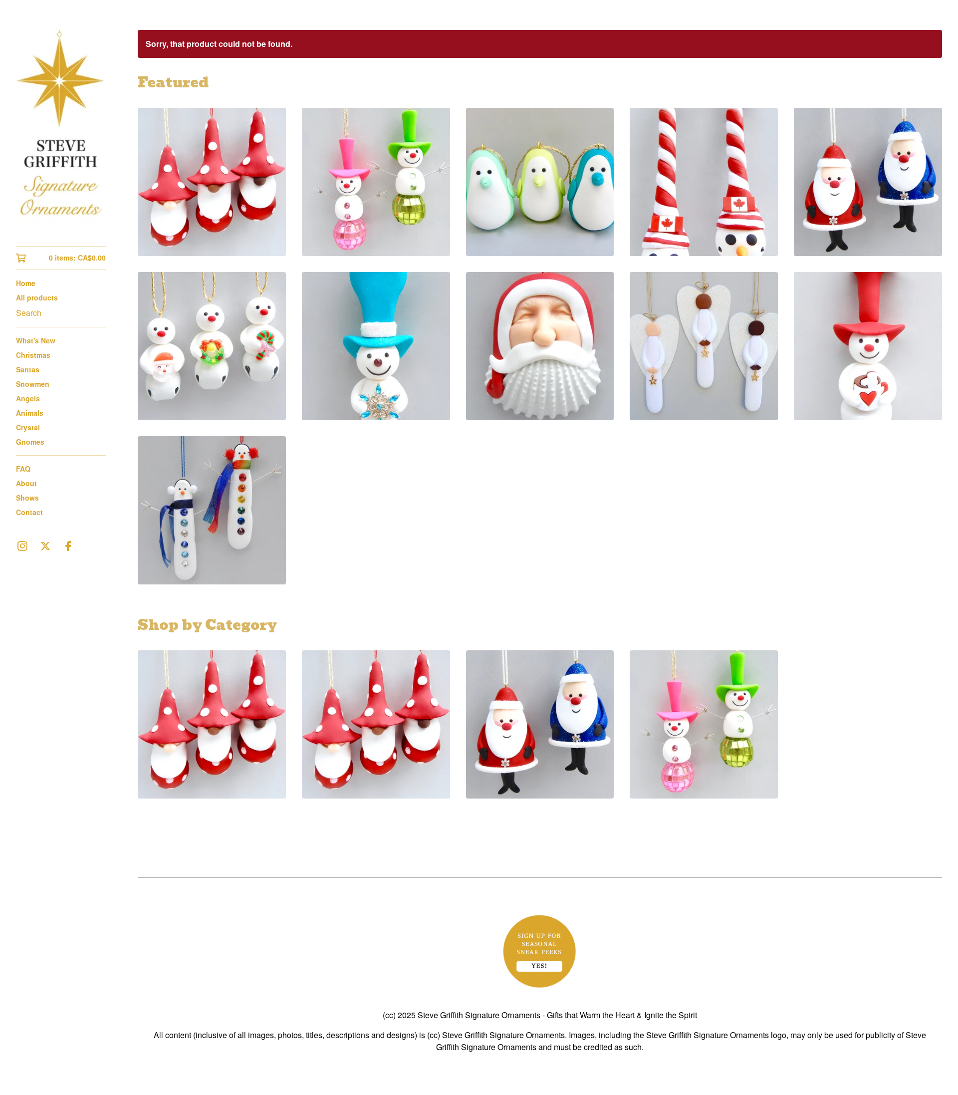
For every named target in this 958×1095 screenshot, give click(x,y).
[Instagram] (22, 546)
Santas (27, 369)
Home (25, 283)
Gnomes (30, 442)
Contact (29, 512)
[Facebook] (68, 546)
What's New (35, 340)
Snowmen (32, 384)
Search (28, 312)
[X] (45, 546)
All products (37, 297)
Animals (29, 413)
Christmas (33, 355)
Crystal (28, 427)
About (26, 483)
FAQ (23, 469)
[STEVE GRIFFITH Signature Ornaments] (61, 130)
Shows (27, 498)
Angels (28, 398)
